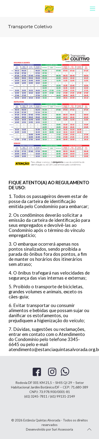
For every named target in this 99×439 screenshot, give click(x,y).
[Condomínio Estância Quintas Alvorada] (49, 8)
